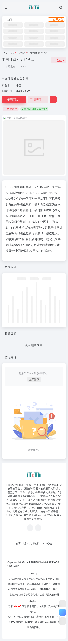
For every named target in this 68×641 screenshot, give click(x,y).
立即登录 (34, 379)
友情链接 (34, 543)
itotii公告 (47, 543)
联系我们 (46, 589)
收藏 (60, 60)
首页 (5, 52)
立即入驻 (58, 19)
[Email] (38, 527)
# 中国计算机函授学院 (34, 109)
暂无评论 (10, 357)
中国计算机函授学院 (18, 187)
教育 (12, 52)
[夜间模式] (62, 621)
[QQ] (30, 527)
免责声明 (54, 594)
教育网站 (21, 52)
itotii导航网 (45, 562)
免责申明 (21, 543)
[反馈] (53, 99)
